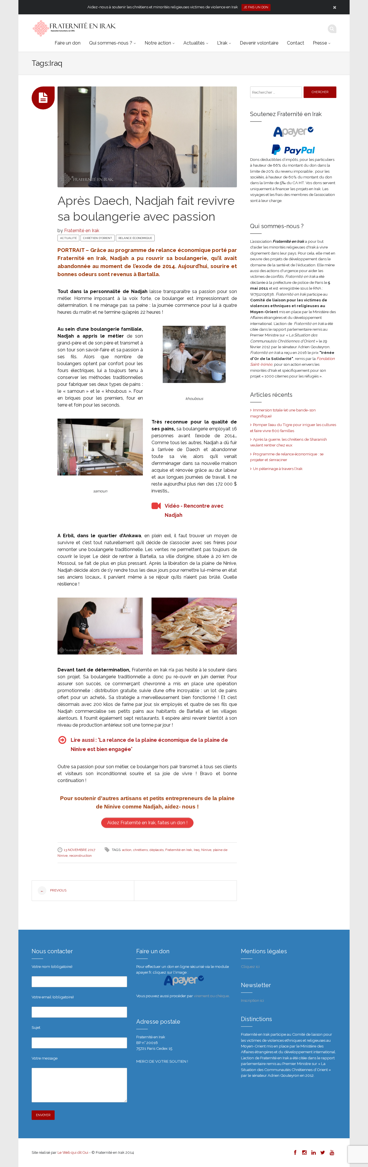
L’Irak (222, 43)
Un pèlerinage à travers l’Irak (277, 468)
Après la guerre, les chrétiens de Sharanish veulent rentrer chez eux (288, 442)
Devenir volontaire (259, 43)
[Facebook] (295, 1152)
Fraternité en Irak (81, 230)
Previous (53, 890)
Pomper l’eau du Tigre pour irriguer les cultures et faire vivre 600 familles (293, 427)
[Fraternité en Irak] (74, 28)
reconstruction (80, 856)
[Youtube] (331, 1152)
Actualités (194, 43)
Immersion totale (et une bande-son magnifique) (283, 413)
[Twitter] (322, 1152)
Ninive (206, 850)
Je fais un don (256, 7)
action (126, 850)
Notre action (158, 43)
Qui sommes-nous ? (110, 43)
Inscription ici (252, 1000)
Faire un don (67, 43)
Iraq (197, 850)
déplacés (157, 850)
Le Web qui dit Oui (72, 1152)
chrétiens (140, 850)
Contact (295, 43)
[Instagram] (304, 1152)
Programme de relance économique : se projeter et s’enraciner (286, 457)
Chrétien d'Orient (97, 238)
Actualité (68, 238)
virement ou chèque (211, 995)
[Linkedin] (313, 1152)
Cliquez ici (250, 966)
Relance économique (135, 238)
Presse (320, 43)
